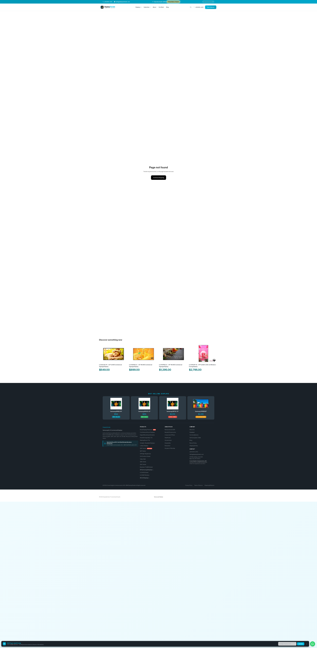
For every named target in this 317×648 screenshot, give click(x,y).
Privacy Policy (188, 485)
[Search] (190, 7)
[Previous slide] (101, 353)
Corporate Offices (170, 435)
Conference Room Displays (147, 432)
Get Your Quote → (208, 1)
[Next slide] (125, 353)
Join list (301, 644)
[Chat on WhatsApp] (312, 643)
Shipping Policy (194, 445)
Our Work (161, 7)
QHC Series (143, 464)
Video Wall (143, 459)
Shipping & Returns (209, 485)
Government (168, 440)
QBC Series (143, 461)
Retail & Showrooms (170, 432)
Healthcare (168, 437)
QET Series (143, 451)
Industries (146, 7)
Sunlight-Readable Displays (147, 443)
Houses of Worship (170, 448)
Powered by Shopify (115, 497)
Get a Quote (210, 7)
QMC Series (146, 448)
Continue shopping (158, 177)
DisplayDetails (106, 427)
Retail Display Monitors (148, 429)
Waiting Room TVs (145, 440)
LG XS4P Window (144, 475)
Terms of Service (198, 485)
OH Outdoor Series (145, 456)
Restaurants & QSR (170, 429)
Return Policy (193, 443)
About (154, 7)
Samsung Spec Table (195, 437)
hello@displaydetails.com (197, 454)
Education (167, 445)
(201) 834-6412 (194, 451)
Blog (167, 7)
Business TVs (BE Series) (146, 467)
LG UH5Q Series (144, 472)
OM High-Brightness (145, 453)
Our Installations (194, 435)
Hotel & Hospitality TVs (146, 437)
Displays (138, 7)
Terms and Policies (158, 497)
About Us (192, 429)
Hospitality (168, 443)
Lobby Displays (144, 445)
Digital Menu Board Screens (147, 435)
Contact (192, 432)
